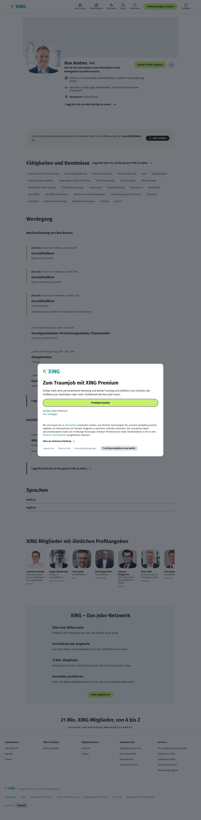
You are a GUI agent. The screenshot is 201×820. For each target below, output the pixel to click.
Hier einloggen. (50, 414)
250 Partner (71, 425)
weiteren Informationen (55, 435)
